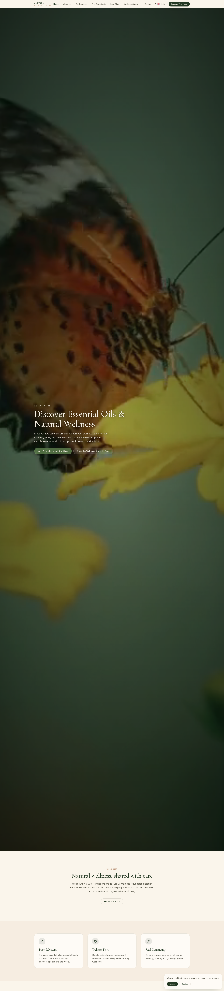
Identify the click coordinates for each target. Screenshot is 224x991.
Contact (148, 4)
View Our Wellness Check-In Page (93, 451)
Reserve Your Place (179, 4)
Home (56, 4)
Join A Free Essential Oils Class (53, 451)
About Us (67, 4)
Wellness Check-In (132, 4)
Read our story (111, 901)
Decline (185, 984)
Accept (172, 984)
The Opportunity (99, 4)
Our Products (81, 4)
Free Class (115, 4)
